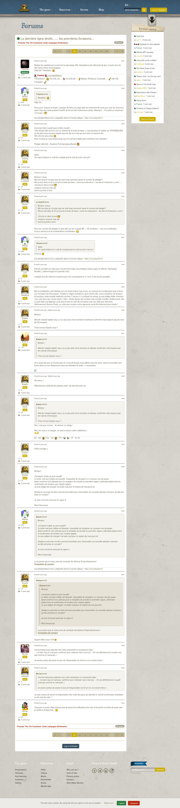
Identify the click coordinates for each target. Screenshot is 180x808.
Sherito (25, 342)
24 (85, 51)
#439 (123, 668)
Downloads (46, 779)
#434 (123, 444)
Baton (25, 712)
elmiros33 (25, 181)
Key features (20, 776)
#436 (123, 511)
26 (96, 51)
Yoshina (25, 159)
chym (25, 273)
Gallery (18, 782)
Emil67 (25, 132)
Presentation (21, 769)
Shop (101, 9)
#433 (123, 398)
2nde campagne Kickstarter (55, 42)
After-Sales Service (75, 782)
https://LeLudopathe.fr (93, 117)
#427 (123, 237)
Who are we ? (73, 769)
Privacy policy (73, 776)
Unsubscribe (136, 773)
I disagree (134, 803)
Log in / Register (158, 10)
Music (43, 776)
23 (80, 51)
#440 (123, 703)
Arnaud (25, 97)
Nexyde (25, 654)
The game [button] (45, 9)
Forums (84, 9)
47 (117, 51)
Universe (19, 773)
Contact (70, 779)
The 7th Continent (34, 42)
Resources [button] (65, 9)
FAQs (43, 769)
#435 (123, 467)
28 (107, 51)
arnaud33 (25, 676)
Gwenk (25, 407)
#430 (123, 310)
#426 (123, 196)
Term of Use (72, 773)
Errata (43, 782)
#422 (123, 88)
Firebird (24, 69)
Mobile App (46, 786)
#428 (123, 264)
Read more (109, 803)
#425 (123, 173)
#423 (123, 124)
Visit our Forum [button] (147, 119)
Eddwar (25, 475)
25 (91, 51)
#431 (123, 333)
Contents (19, 779)
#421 (123, 61)
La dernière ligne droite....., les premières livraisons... (57, 38)
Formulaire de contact (44, 564)
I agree (121, 803)
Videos (44, 773)
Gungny (25, 319)
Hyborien (25, 295)
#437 (123, 574)
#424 (123, 150)
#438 (123, 645)
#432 (123, 376)
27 (101, 51)
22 (74, 51)
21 (69, 51)
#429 (123, 287)
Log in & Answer (70, 746)
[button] (127, 5)
